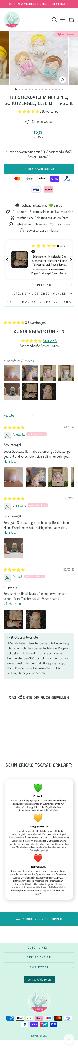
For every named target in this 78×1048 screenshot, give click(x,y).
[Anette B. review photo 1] (14, 477)
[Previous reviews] (7, 259)
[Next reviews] (71, 259)
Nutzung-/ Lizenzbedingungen (39, 293)
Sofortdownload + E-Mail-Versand (39, 302)
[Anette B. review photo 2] (36, 477)
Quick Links (38, 947)
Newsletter (38, 967)
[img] (14, 427)
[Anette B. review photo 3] (58, 477)
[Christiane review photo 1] (14, 548)
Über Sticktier (38, 957)
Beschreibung (39, 285)
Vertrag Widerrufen (39, 979)
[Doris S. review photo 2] (36, 619)
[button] (29, 111)
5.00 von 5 (50, 341)
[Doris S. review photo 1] (14, 619)
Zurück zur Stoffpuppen (42, 919)
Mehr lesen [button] (11, 461)
